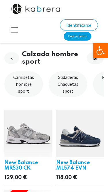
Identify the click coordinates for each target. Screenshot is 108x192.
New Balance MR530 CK (21, 165)
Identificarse (78, 25)
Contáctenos (77, 36)
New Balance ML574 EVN (73, 165)
